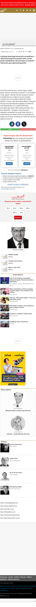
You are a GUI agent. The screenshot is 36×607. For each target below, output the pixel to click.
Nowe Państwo (11, 586)
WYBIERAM (9, 163)
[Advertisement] (18, 26)
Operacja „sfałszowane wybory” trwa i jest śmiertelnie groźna (22, 298)
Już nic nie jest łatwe (16, 473)
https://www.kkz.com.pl (7, 509)
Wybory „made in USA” (14, 267)
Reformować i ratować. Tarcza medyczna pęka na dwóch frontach (22, 306)
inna (21, 212)
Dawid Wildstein (14, 301)
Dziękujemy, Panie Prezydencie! (19, 322)
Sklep (30, 588)
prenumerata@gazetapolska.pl (8, 189)
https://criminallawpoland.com (9, 503)
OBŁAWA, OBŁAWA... (13, 254)
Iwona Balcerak (18, 432)
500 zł (15, 212)
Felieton (10, 257)
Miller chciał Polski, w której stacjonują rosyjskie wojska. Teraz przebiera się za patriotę (21, 290)
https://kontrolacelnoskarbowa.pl (9, 515)
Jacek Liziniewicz (14, 283)
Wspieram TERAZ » (30, 5)
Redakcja (12, 324)
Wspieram (18, 217)
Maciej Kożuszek (14, 316)
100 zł (21, 208)
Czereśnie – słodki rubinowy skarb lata (18, 434)
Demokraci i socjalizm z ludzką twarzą (21, 314)
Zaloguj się (24, 170)
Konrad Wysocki (13, 309)
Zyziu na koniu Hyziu (16, 444)
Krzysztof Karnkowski (15, 460)
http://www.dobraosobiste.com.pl (10, 518)
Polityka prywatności (13, 579)
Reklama (29, 577)
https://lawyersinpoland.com (8, 506)
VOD (18, 586)
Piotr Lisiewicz (13, 294)
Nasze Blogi (23, 586)
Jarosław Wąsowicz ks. (15, 489)
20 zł (8, 208)
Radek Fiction (14, 458)
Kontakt (10, 577)
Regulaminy (3, 579)
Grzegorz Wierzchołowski (24, 283)
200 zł (28, 208)
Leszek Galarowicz (18, 408)
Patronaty (23, 577)
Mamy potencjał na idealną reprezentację (18, 411)
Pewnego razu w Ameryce (15, 261)
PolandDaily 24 (4, 590)
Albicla (17, 588)
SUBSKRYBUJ (7, 138)
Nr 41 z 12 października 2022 (17, 48)
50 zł (14, 208)
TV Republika (11, 588)
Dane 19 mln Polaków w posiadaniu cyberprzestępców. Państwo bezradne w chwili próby (22, 280)
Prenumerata (3, 577)
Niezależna (3, 586)
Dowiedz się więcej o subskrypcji (18, 184)
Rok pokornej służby (16, 487)
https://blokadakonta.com (7, 512)
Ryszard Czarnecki (18, 250)
